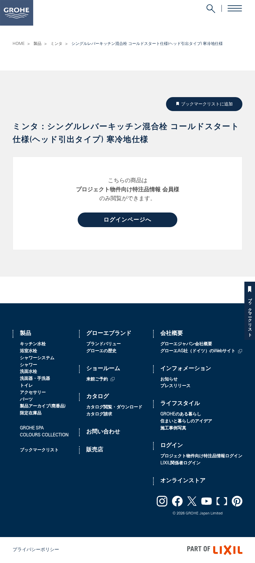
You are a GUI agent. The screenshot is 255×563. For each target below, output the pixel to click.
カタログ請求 (99, 414)
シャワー (28, 365)
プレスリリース (175, 386)
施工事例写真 (173, 428)
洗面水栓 (28, 372)
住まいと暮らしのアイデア (186, 421)
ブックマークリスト (250, 315)
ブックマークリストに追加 (208, 103)
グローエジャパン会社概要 (186, 344)
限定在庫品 (31, 413)
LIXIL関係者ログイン (180, 463)
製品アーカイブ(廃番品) (43, 406)
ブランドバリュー (103, 344)
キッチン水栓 (33, 344)
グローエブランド (108, 334)
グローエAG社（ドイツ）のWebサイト (197, 351)
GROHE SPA (32, 428)
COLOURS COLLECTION (44, 435)
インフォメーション (185, 369)
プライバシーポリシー (36, 550)
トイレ (26, 386)
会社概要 (171, 334)
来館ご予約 (97, 379)
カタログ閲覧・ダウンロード (114, 407)
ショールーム (103, 369)
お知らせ (169, 379)
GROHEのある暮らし (180, 414)
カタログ (97, 397)
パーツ (26, 400)
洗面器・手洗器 (35, 379)
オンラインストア (183, 481)
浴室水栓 (28, 351)
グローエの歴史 (101, 351)
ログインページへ (127, 220)
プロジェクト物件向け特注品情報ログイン (201, 456)
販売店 (94, 450)
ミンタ (56, 44)
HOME (19, 44)
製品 (38, 44)
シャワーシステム (37, 358)
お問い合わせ (103, 432)
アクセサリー (33, 393)
